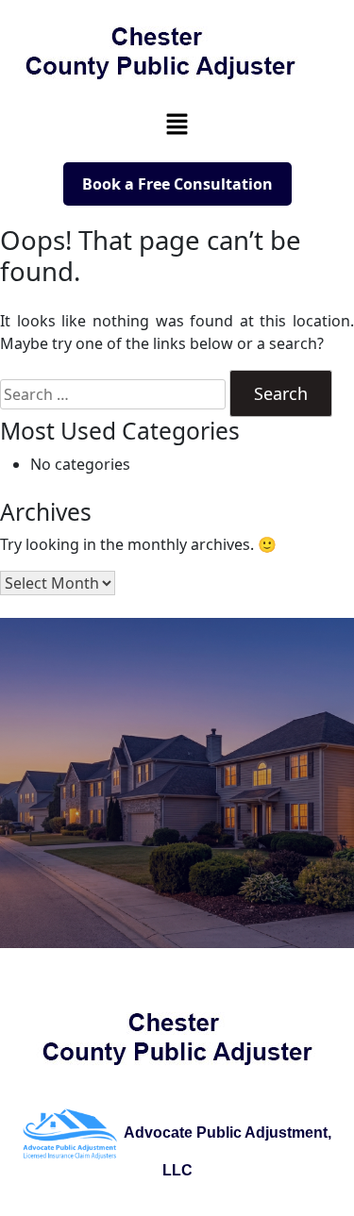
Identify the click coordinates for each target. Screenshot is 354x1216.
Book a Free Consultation (177, 184)
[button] (176, 123)
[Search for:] (113, 394)
